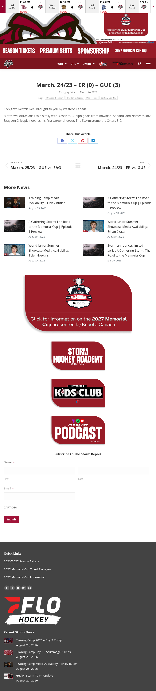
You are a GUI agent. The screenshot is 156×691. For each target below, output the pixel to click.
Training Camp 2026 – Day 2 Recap (39, 640)
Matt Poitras (92, 98)
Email (9, 488)
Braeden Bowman (54, 98)
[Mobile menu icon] (148, 63)
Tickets (23, 11)
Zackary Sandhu (108, 98)
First (6, 479)
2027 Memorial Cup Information (24, 577)
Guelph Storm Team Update (34, 675)
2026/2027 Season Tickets (21, 561)
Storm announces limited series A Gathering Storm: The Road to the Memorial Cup (128, 250)
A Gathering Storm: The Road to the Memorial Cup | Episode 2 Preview (129, 203)
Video (74, 92)
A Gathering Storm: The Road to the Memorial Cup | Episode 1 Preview (50, 227)
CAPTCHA (10, 507)
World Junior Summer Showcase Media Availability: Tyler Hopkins (49, 250)
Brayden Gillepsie (75, 98)
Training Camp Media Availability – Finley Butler (47, 200)
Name (9, 462)
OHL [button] (73, 63)
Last (81, 479)
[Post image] (14, 202)
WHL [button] (60, 63)
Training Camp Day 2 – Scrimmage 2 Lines (43, 652)
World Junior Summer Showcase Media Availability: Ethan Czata (127, 227)
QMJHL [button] (87, 63)
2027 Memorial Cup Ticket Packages (27, 569)
